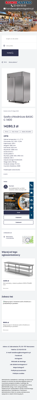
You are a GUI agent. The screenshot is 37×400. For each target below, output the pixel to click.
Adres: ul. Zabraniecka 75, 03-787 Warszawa (18, 347)
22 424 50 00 (19, 5)
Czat (18, 212)
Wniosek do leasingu (18, 361)
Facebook (18, 356)
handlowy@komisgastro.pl (20, 8)
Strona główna (13, 62)
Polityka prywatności (18, 370)
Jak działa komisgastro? (18, 364)
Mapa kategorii (18, 367)
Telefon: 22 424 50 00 (18, 350)
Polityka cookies (18, 373)
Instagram (18, 359)
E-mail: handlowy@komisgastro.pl (18, 353)
